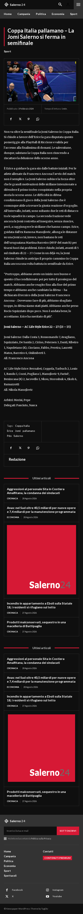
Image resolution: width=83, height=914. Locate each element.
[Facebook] (11, 119)
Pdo (9, 435)
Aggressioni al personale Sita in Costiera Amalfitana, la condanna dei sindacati (35, 491)
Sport (7, 51)
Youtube (57, 896)
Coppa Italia (22, 425)
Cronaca (12, 498)
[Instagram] (47, 890)
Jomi (18, 430)
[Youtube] (47, 896)
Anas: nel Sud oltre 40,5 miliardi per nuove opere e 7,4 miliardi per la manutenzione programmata (41, 509)
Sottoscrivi (68, 830)
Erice (10, 430)
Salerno (18, 435)
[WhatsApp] (37, 119)
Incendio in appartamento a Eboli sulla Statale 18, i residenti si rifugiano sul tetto (39, 605)
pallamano (29, 430)
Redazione (17, 459)
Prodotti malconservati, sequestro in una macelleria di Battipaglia (36, 624)
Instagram (58, 889)
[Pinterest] (28, 119)
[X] (20, 119)
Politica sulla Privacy (41, 838)
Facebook (17, 889)
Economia (13, 517)
